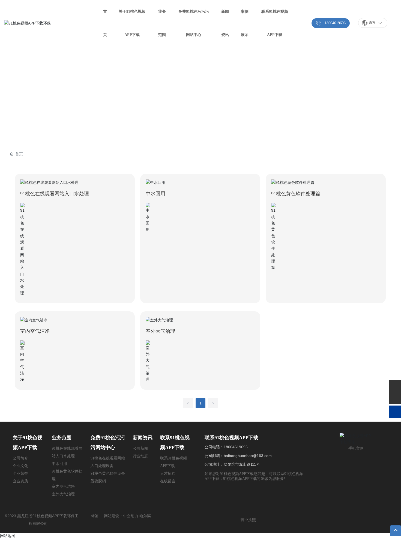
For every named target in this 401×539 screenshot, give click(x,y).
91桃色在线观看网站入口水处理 (54, 193)
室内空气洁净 (35, 331)
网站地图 (7, 536)
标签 (94, 516)
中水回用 (155, 193)
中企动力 (130, 516)
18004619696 (236, 447)
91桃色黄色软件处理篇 (295, 193)
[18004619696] (395, 386)
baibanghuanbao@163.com (248, 455)
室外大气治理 (160, 331)
